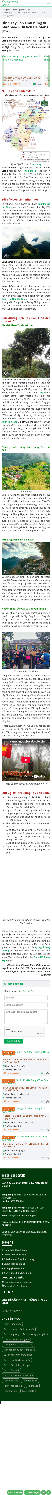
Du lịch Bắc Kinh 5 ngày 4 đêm (18, 1375)
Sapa (42, 392)
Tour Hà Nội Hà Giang (15, 299)
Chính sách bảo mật (14, 1263)
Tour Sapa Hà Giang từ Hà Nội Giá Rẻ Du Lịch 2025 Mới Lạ (26, 1145)
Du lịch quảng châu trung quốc (18, 1329)
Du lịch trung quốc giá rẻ (35, 1334)
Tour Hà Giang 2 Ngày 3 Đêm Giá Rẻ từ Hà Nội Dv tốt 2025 (21, 79)
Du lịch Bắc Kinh (11, 1370)
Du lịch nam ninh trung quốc (17, 1354)
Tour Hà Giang (9, 421)
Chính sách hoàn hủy (15, 1254)
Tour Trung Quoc (12, 1323)
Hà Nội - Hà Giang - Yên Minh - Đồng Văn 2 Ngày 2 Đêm (24, 1117)
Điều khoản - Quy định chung (19, 1259)
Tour (40, 203)
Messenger (33, 1492)
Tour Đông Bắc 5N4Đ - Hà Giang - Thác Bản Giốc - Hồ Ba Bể (25, 1089)
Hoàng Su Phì (29, 170)
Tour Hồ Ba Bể (30, 1380)
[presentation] (3, 71)
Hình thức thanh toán (15, 1250)
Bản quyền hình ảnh (14, 1268)
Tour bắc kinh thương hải (16, 1339)
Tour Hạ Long (10, 1390)
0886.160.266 (16, 1492)
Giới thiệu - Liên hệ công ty (18, 1273)
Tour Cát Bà (28, 1390)
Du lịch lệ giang (11, 1334)
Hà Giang (36, 164)
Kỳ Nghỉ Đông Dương (12, 1310)
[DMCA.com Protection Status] (17, 1282)
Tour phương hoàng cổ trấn (17, 1344)
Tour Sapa (33, 1385)
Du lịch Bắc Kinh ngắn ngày (17, 1365)
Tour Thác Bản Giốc (13, 1385)
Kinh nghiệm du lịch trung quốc (19, 1349)
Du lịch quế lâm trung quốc (16, 1360)
